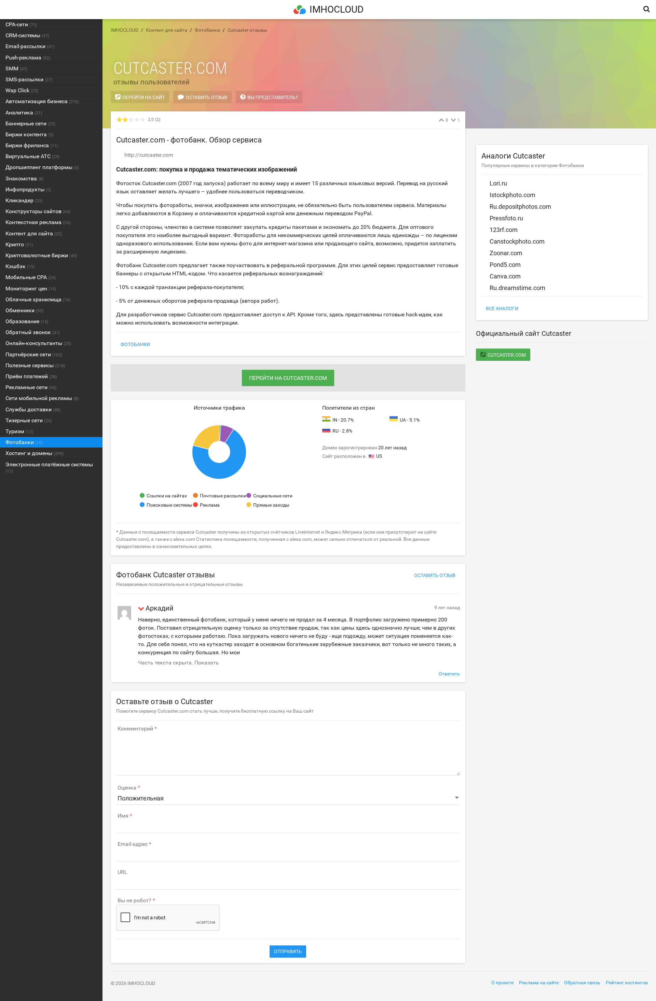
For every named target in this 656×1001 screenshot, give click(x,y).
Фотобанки (135, 344)
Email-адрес (133, 844)
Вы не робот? (134, 900)
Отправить (288, 951)
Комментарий (135, 728)
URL (122, 872)
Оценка (127, 788)
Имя (123, 816)
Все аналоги (502, 308)
